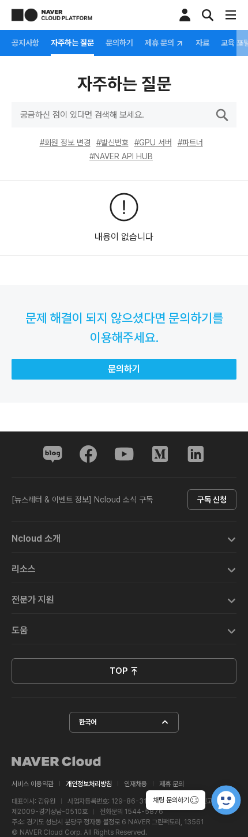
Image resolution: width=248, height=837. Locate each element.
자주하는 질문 (72, 43)
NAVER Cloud (57, 761)
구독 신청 (212, 499)
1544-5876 (144, 812)
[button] (124, 537)
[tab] (124, 537)
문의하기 (119, 43)
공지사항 (25, 43)
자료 (202, 43)
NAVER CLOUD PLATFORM (52, 15)
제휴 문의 (160, 43)
